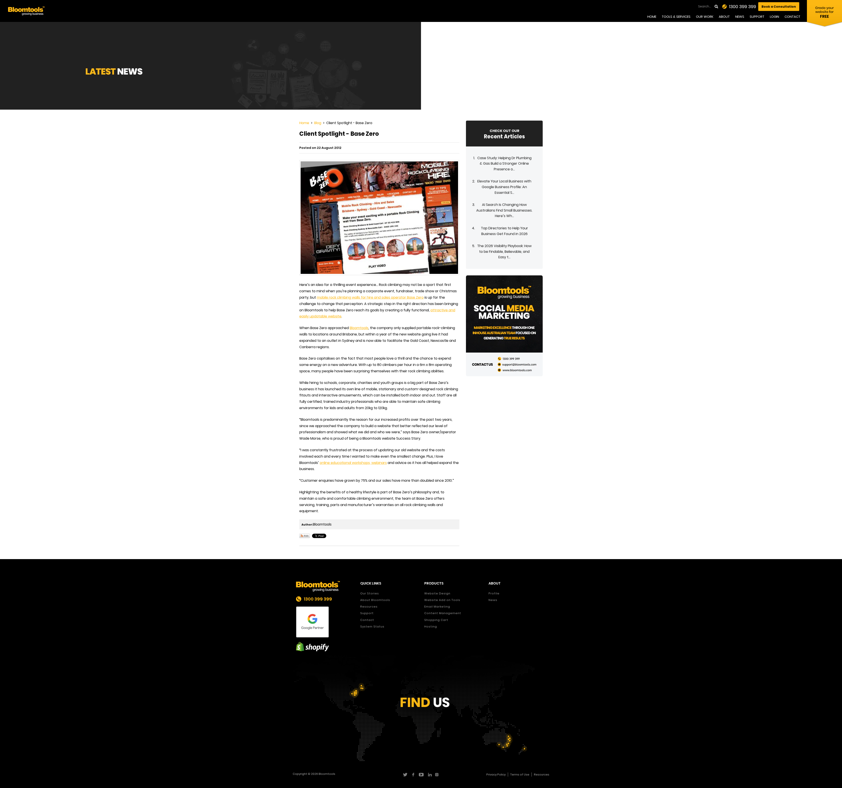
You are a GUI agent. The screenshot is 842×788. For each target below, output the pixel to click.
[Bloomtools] (26, 10)
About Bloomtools (375, 600)
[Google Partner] (325, 622)
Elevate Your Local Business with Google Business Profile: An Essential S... (504, 187)
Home (651, 16)
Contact (792, 16)
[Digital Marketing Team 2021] (504, 325)
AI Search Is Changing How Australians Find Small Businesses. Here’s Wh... (504, 210)
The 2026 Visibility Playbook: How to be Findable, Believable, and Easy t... (504, 251)
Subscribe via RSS (304, 536)
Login (774, 16)
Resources (369, 606)
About (724, 16)
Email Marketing (437, 606)
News (739, 16)
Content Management (442, 613)
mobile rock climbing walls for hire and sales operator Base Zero (370, 297)
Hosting (430, 626)
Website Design (437, 593)
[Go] (717, 6)
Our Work (704, 16)
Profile (494, 593)
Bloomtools (359, 327)
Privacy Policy (496, 774)
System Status (372, 626)
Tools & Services (676, 16)
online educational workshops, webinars (353, 462)
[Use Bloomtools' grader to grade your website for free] (824, 14)
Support (757, 16)
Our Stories (369, 593)
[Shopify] (325, 646)
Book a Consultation (779, 6)
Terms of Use (519, 774)
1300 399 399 (742, 7)
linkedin (429, 774)
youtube (421, 774)
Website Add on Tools (442, 600)
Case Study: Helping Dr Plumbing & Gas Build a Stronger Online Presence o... (504, 163)
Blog (317, 122)
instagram (437, 774)
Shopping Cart (436, 620)
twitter (405, 774)
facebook (413, 774)
